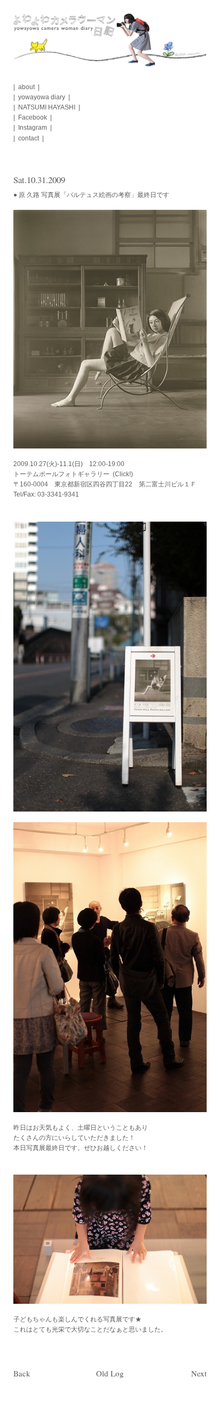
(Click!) (123, 474)
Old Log (110, 1373)
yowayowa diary (41, 97)
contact (28, 138)
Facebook (32, 117)
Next (199, 1373)
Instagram (32, 127)
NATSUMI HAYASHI (46, 107)
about (26, 87)
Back (21, 1373)
